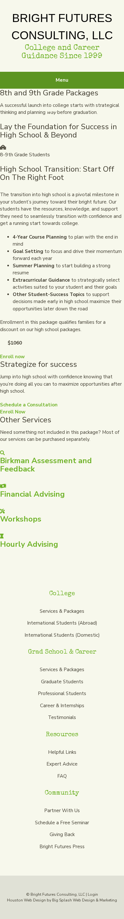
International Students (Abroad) (62, 623)
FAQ (62, 776)
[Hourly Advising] (1, 536)
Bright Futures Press (62, 846)
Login (93, 894)
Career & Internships (62, 705)
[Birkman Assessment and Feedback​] (2, 453)
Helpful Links (62, 752)
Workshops (20, 519)
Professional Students (62, 693)
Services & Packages (62, 611)
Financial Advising (32, 494)
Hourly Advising (29, 544)
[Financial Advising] (3, 486)
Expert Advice (62, 764)
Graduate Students (62, 681)
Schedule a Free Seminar (62, 822)
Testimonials (62, 717)
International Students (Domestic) (62, 635)
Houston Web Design (26, 900)
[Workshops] (2, 511)
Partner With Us (62, 810)
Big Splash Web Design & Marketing (84, 900)
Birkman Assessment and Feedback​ (46, 465)
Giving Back (62, 834)
